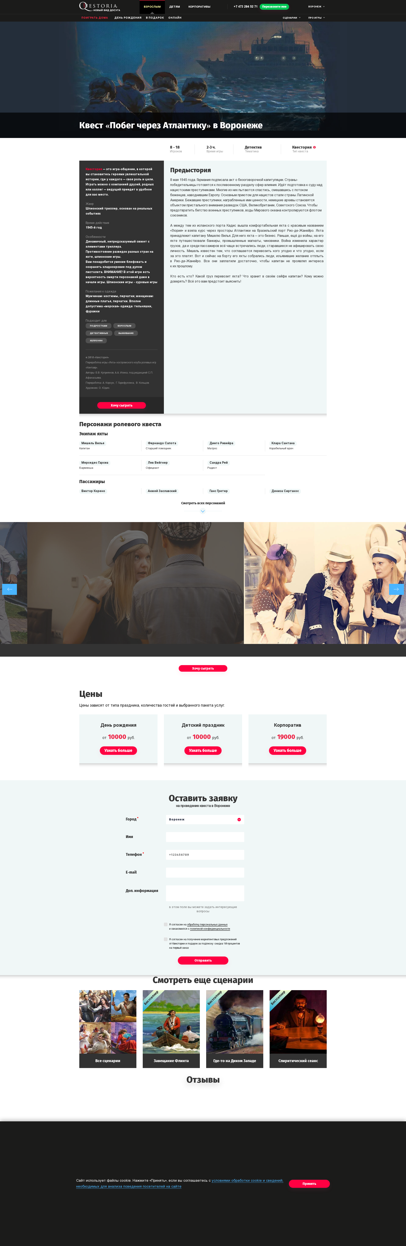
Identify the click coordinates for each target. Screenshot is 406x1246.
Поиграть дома (94, 18)
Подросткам (98, 326)
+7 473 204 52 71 (246, 6)
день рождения (128, 18)
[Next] (396, 589)
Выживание (126, 333)
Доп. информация (142, 890)
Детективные (99, 333)
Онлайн (175, 18)
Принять (309, 1184)
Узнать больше (107, 1029)
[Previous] (9, 589)
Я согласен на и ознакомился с (199, 926)
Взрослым (124, 326)
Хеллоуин (96, 341)
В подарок (155, 18)
